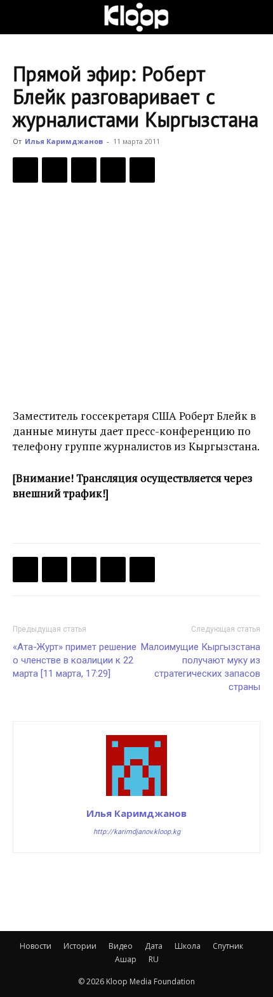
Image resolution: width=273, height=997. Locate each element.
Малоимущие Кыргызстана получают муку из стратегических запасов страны (200, 667)
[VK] (84, 170)
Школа (188, 946)
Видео (121, 946)
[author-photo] (136, 795)
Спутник (228, 946)
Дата (154, 946)
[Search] (255, 17)
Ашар (125, 959)
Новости (35, 946)
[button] (21, 17)
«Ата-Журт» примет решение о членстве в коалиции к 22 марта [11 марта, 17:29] (74, 660)
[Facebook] (25, 170)
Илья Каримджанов (64, 141)
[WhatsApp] (142, 170)
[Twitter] (54, 170)
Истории (80, 946)
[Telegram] (113, 170)
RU (154, 959)
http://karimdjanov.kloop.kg (136, 832)
